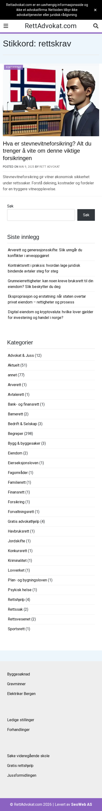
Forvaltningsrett (21, 511)
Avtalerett (16, 394)
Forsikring (13, 67)
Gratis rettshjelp (20, 765)
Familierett (17, 482)
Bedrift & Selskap (22, 424)
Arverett (14, 385)
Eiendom (15, 453)
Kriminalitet (17, 560)
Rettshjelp (16, 599)
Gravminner (16, 684)
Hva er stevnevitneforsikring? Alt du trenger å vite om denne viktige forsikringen (47, 150)
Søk (10, 206)
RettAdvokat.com (51, 26)
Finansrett (16, 492)
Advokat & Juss (21, 355)
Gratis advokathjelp (23, 521)
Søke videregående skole (28, 756)
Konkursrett (17, 551)
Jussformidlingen (21, 775)
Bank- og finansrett (23, 404)
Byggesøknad (18, 674)
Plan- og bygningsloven (27, 580)
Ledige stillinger (20, 720)
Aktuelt (13, 365)
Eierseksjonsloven (23, 463)
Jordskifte (16, 541)
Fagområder (18, 472)
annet (12, 375)
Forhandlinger (18, 729)
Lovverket (16, 570)
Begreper (15, 433)
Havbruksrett (18, 531)
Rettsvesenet (19, 619)
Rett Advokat (49, 166)
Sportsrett (16, 629)
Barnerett (15, 414)
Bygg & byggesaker (24, 443)
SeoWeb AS (81, 804)
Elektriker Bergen (21, 693)
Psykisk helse (20, 590)
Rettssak (15, 609)
